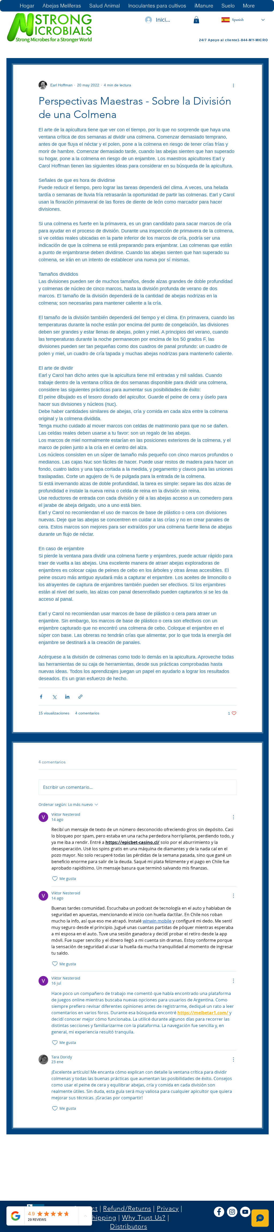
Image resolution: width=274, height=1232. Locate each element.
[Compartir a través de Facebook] (41, 696)
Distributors (128, 1226)
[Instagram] (232, 1212)
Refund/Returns (127, 1208)
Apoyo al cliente (222, 40)
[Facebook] (219, 1212)
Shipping (102, 1217)
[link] (196, 19)
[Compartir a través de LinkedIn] (67, 696)
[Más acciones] (233, 85)
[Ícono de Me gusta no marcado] (54, 878)
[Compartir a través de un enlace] (80, 696)
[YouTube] (245, 1212)
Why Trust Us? (144, 1217)
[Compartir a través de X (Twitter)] (54, 696)
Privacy (168, 1208)
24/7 (203, 40)
